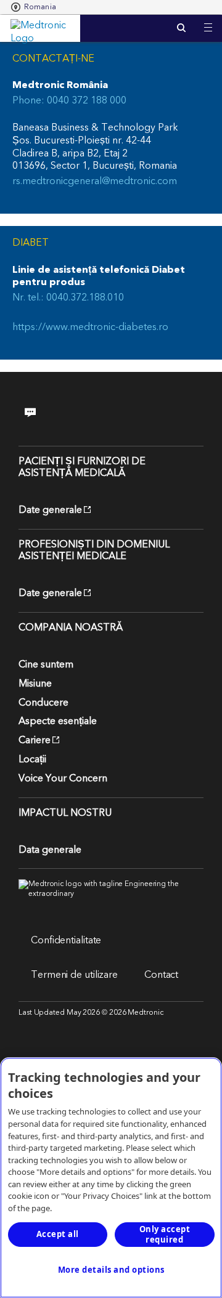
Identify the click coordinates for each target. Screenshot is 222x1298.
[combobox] (33, 7)
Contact (161, 974)
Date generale (50, 509)
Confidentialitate (66, 940)
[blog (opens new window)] (38, 412)
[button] (208, 20)
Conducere (43, 702)
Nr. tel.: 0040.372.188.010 (68, 298)
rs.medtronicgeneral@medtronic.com (94, 181)
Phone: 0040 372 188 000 (69, 101)
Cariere (34, 740)
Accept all (57, 1234)
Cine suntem (45, 664)
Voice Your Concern (62, 778)
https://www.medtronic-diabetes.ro (90, 327)
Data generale (49, 849)
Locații (32, 759)
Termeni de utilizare (74, 974)
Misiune (35, 683)
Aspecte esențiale (57, 721)
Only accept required (165, 1234)
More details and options (111, 1269)
